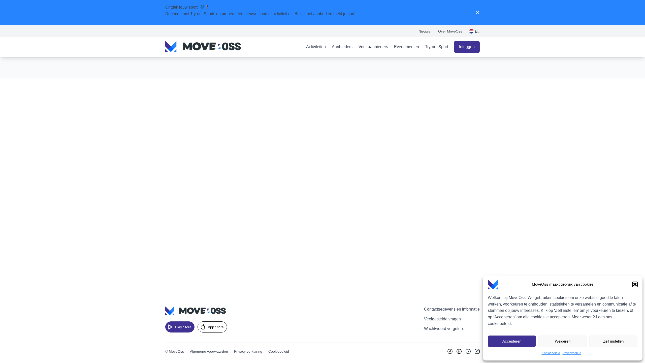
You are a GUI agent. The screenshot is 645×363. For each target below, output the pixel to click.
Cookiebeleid (551, 353)
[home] (203, 47)
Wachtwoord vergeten (443, 328)
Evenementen (406, 47)
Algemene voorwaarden (209, 351)
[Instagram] (477, 351)
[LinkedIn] (459, 351)
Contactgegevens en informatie (452, 309)
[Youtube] (468, 351)
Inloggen (467, 47)
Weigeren (562, 341)
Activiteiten (316, 47)
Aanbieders (342, 47)
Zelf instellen (613, 341)
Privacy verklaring (248, 351)
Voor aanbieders (373, 47)
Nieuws (424, 31)
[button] (634, 284)
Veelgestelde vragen (442, 319)
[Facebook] (450, 351)
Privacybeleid (572, 353)
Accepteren (511, 341)
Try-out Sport (436, 47)
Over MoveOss (450, 31)
